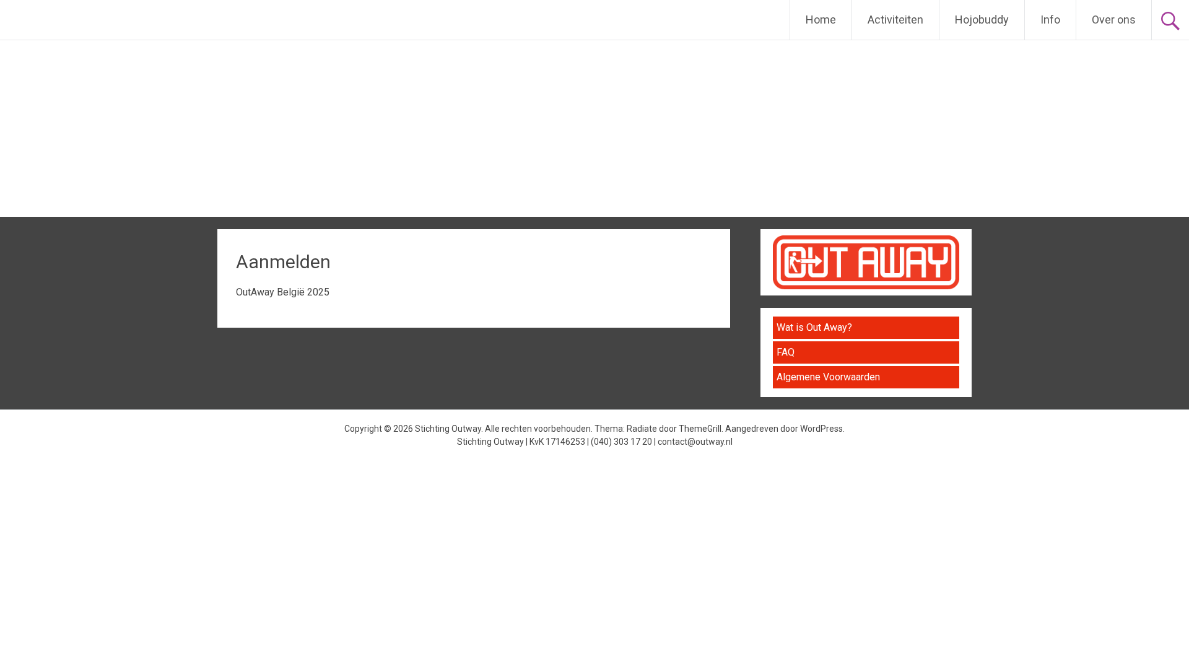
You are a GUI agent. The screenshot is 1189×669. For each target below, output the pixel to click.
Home (821, 19)
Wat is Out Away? (814, 327)
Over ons (1114, 19)
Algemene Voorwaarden (828, 377)
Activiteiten (895, 19)
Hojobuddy (982, 19)
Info (1050, 19)
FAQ (786, 352)
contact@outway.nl (695, 442)
